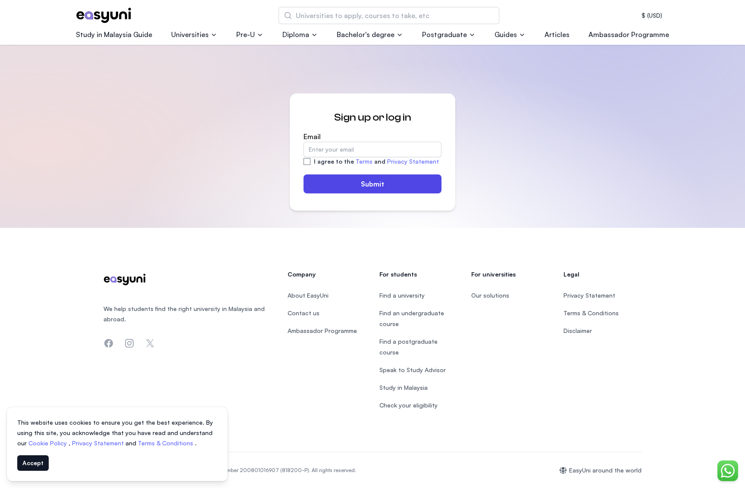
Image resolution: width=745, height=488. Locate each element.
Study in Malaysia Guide (114, 34)
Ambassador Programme (628, 34)
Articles (557, 34)
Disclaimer (577, 330)
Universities (190, 34)
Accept (33, 462)
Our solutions (490, 295)
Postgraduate (444, 34)
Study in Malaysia (403, 387)
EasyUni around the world (605, 470)
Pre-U (245, 34)
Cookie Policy (48, 443)
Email (312, 136)
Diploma (295, 34)
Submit (372, 184)
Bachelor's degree (365, 34)
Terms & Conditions (166, 443)
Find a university (402, 295)
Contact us (303, 313)
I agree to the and (376, 161)
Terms (364, 161)
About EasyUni (308, 295)
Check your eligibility (408, 405)
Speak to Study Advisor (412, 369)
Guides (506, 34)
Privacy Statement (413, 161)
